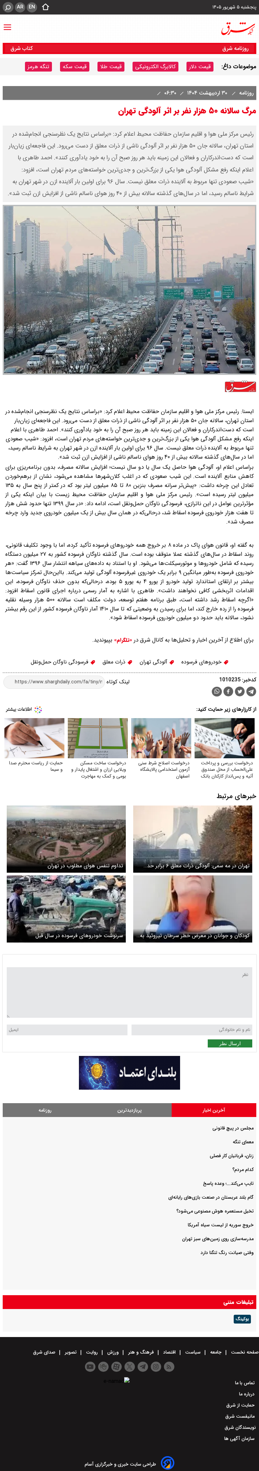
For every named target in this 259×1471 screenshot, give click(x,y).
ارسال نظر (230, 1043)
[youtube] (90, 1367)
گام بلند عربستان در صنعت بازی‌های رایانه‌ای (211, 1197)
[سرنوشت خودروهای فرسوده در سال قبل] (66, 909)
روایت (92, 1352)
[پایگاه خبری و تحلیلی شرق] (237, 29)
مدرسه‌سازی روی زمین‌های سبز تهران (218, 1239)
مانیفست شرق (240, 1416)
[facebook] (228, 692)
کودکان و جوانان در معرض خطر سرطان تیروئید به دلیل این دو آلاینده (195, 935)
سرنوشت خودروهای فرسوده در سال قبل (79, 935)
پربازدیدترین (129, 1110)
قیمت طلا (111, 66)
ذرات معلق (115, 662)
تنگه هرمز (38, 66)
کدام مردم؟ (243, 1169)
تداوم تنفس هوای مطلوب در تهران (85, 866)
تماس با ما (245, 1383)
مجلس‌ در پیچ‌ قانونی (233, 1128)
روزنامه (245, 93)
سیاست (193, 1352)
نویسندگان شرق (240, 1427)
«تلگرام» (122, 640)
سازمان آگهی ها (240, 1438)
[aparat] (116, 1367)
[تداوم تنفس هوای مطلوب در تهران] (66, 839)
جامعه (216, 1352)
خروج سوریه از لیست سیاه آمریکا (221, 1225)
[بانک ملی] (129, 1088)
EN (32, 7)
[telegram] (251, 692)
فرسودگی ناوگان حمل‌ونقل (60, 662)
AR (20, 7)
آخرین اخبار (214, 1110)
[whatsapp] (217, 692)
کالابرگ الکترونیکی (155, 66)
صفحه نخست (244, 1352)
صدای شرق (45, 1352)
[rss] (169, 1367)
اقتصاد (169, 1352)
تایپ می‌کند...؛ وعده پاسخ (228, 1183)
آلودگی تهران (154, 662)
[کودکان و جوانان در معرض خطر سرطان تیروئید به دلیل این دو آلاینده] (192, 909)
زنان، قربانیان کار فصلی (232, 1156)
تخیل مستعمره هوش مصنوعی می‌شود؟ (215, 1211)
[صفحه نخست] (43, 7)
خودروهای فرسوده (202, 662)
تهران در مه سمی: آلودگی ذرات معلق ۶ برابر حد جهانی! (198, 866)
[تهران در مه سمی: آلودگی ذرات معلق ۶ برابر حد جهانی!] (192, 839)
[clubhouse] (103, 1367)
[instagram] (156, 1367)
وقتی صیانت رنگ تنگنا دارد (227, 1252)
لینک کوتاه (117, 682)
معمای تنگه (243, 1142)
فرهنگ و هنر (141, 1352)
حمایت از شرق (241, 1405)
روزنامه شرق (235, 48)
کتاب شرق (22, 48)
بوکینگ (242, 1319)
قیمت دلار (200, 66)
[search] (8, 7)
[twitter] (240, 692)
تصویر (70, 1352)
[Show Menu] (7, 24)
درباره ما (247, 1394)
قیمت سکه (75, 66)
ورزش (113, 1352)
